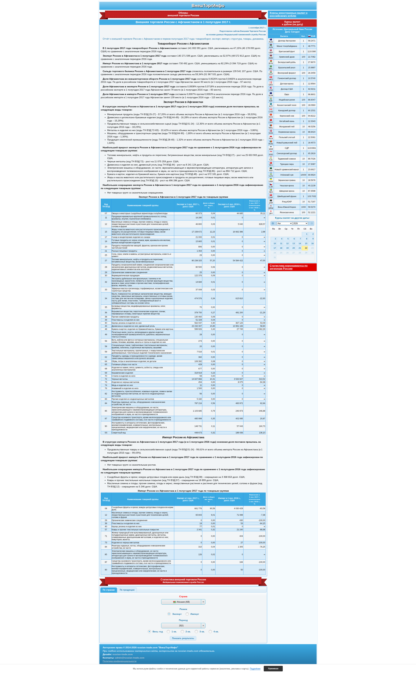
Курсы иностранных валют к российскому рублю (288, 14)
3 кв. (202, 631)
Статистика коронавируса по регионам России (289, 267)
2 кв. (188, 631)
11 (281, 243)
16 (312, 243)
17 (275, 248)
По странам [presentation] (109, 590)
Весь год (158, 631)
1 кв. (174, 631)
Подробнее (255, 668)
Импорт (194, 614)
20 (293, 248)
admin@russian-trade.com (129, 657)
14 (300, 243)
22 (306, 248)
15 (306, 243)
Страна (183, 596)
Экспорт (177, 614)
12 (287, 243)
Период (183, 620)
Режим (183, 609)
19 (287, 248)
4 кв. (216, 631)
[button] (183, 638)
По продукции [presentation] (127, 590)
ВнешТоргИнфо (208, 5)
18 (281, 248)
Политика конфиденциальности (119, 661)
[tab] (108, 590)
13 (293, 243)
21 (300, 248)
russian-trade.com (122, 654)
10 (275, 243)
